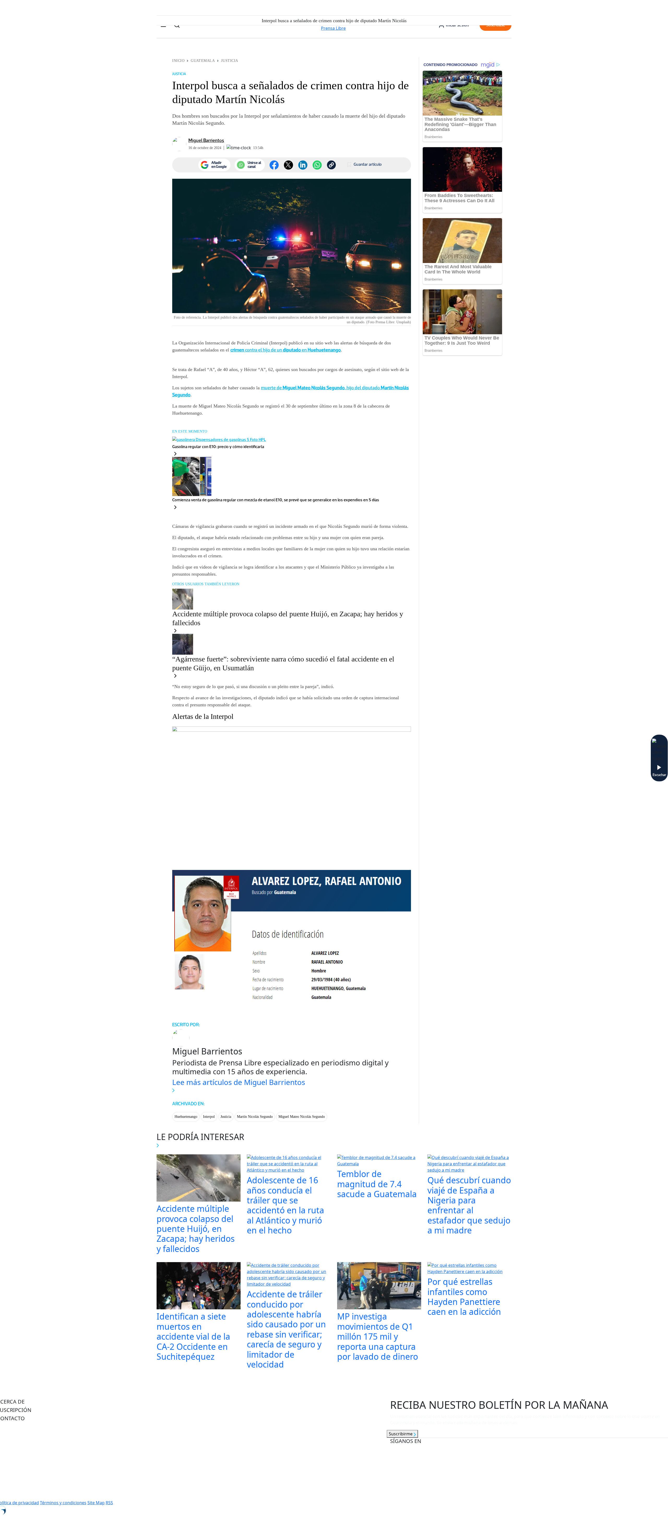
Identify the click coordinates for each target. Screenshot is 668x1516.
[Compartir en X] (288, 165)
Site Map (96, 1503)
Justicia (229, 61)
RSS (109, 1503)
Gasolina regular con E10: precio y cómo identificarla (218, 446)
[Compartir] (317, 165)
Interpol (209, 1117)
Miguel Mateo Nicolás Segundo (301, 1117)
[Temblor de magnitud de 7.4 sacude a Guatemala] (379, 1161)
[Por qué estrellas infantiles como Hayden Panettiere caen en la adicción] (469, 1269)
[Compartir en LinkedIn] (303, 165)
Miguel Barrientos (206, 140)
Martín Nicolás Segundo (255, 1117)
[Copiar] (331, 165)
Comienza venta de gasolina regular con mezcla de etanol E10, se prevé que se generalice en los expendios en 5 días (275, 499)
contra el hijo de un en (285, 350)
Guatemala (203, 61)
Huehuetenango (186, 1117)
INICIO (178, 61)
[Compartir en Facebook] (274, 165)
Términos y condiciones (63, 1503)
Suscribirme (401, 1434)
